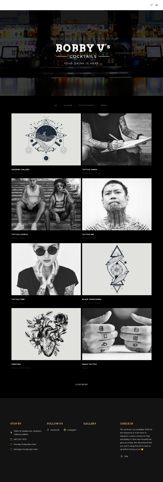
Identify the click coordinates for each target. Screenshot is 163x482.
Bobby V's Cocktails (81, 53)
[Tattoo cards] (117, 139)
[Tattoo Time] (46, 269)
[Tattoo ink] (117, 204)
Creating (16, 364)
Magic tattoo (89, 364)
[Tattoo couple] (46, 204)
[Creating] (46, 334)
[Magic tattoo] (117, 334)
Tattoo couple (19, 234)
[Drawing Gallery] (46, 139)
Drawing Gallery (20, 169)
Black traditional (92, 299)
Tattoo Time (18, 299)
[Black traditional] (117, 269)
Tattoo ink (88, 234)
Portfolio (105, 53)
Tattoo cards (89, 169)
